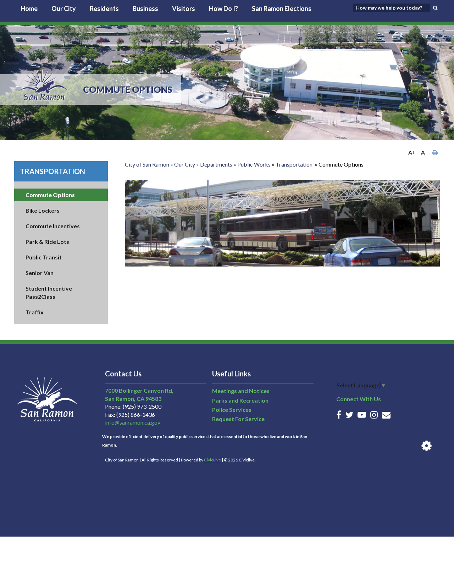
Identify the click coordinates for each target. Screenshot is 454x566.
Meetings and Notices (241, 390)
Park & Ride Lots (47, 241)
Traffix (35, 312)
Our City (63, 8)
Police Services (231, 409)
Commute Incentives (53, 226)
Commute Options (50, 194)
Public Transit (44, 257)
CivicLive (212, 460)
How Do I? (223, 8)
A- (424, 152)
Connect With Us (358, 399)
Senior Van (40, 272)
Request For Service (238, 418)
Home (29, 8)
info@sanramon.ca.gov (132, 422)
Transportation (52, 171)
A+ (412, 152)
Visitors (183, 8)
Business (145, 8)
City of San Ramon (147, 164)
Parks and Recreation (240, 400)
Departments (216, 164)
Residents (104, 8)
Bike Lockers (43, 210)
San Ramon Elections (281, 8)
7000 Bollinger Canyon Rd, (139, 390)
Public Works (254, 164)
